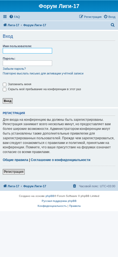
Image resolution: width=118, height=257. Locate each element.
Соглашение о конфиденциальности (60, 160)
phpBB (50, 195)
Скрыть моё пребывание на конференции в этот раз (44, 89)
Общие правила (15, 160)
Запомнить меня (19, 84)
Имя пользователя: (17, 46)
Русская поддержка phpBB (59, 200)
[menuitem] (14, 17)
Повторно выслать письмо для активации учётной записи (43, 73)
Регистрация (14, 172)
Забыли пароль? (14, 68)
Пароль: (9, 58)
